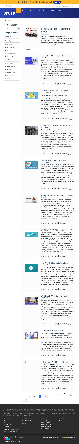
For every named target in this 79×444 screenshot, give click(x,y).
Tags (23, 425)
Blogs (29, 16)
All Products (26, 420)
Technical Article (10, 53)
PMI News (9, 79)
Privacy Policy (7, 424)
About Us (6, 421)
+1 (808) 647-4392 (46, 423)
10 (46, 396)
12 (52, 396)
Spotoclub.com (45, 428)
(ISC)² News (9, 75)
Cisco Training (43, 10)
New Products (21, 16)
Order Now (57, 2)
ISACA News (10, 63)
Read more (71, 84)
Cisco (35, 10)
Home (18, 10)
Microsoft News (10, 72)
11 (49, 396)
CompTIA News (10, 66)
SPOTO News (10, 47)
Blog (9, 20)
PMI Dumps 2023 (26, 10)
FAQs (5, 423)
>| (26, 400)
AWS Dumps (53, 10)
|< (23, 396)
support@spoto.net (46, 426)
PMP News (9, 56)
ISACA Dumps (62, 10)
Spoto (44, 84)
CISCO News (10, 44)
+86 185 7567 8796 (46, 424)
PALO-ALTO (9, 69)
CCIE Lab (8, 50)
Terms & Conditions (9, 426)
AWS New (9, 60)
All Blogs (9, 41)
